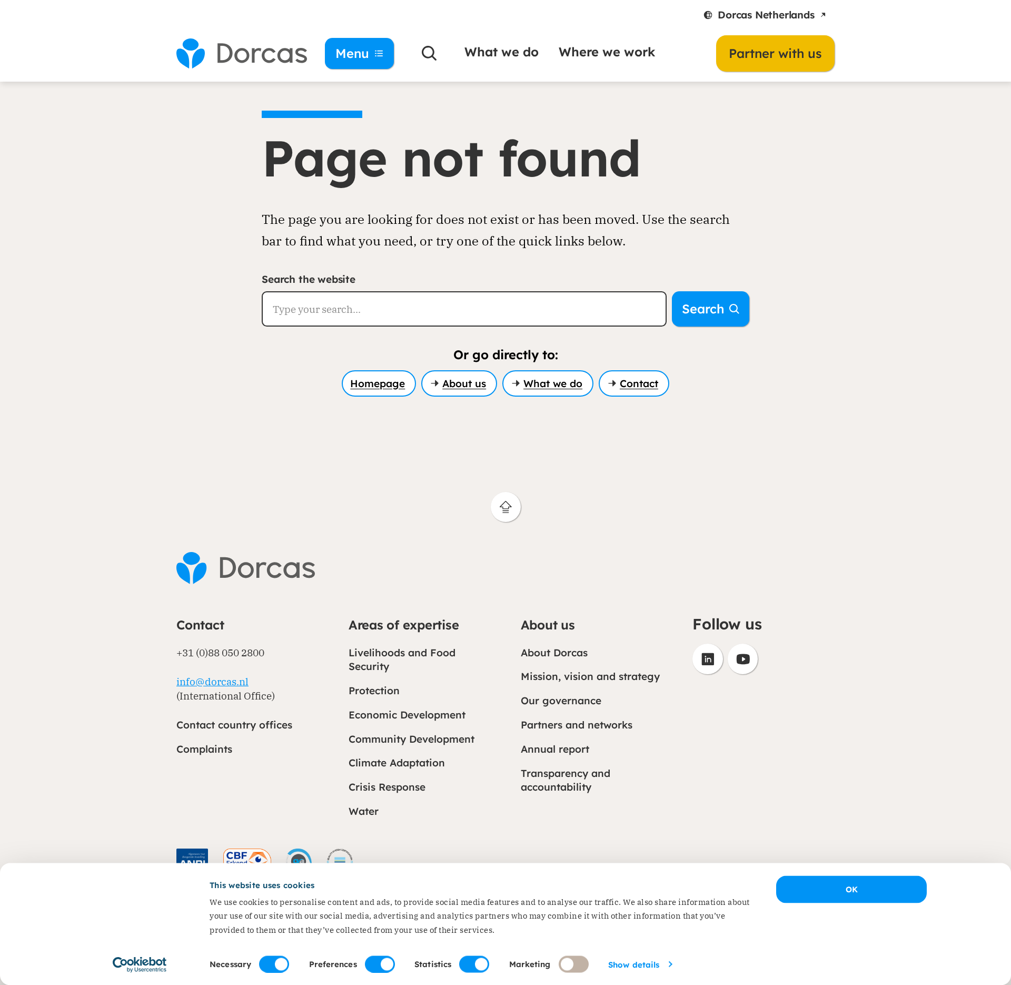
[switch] (380, 964)
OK (852, 889)
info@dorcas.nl (212, 681)
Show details (633, 964)
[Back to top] (506, 507)
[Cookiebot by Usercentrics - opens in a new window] (140, 964)
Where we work (607, 52)
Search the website (308, 279)
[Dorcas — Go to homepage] (237, 53)
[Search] (429, 53)
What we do (501, 52)
